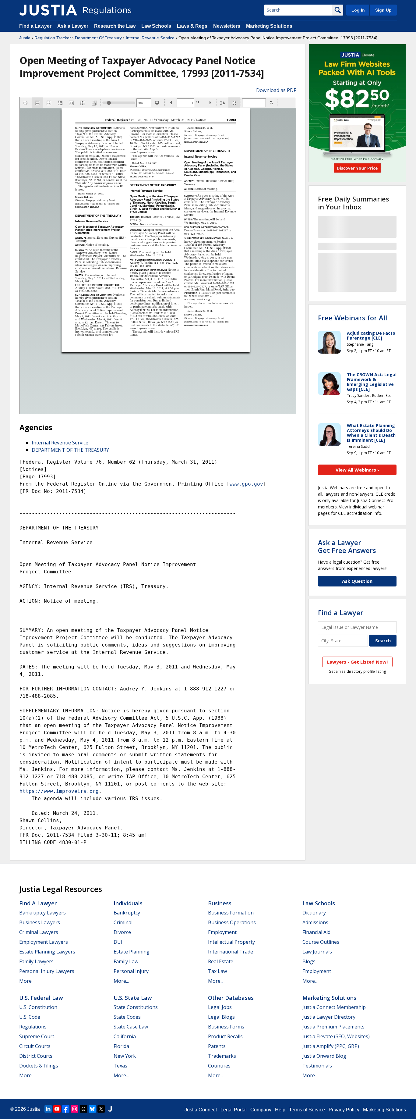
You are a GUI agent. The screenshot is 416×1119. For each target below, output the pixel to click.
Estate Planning (132, 951)
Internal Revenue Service (150, 37)
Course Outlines (320, 942)
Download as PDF (276, 90)
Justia (24, 37)
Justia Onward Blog (324, 1056)
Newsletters (226, 26)
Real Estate (220, 961)
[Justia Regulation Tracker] (48, 10)
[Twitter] (101, 1109)
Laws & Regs (192, 26)
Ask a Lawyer (73, 26)
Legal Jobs (220, 1007)
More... (26, 981)
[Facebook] (65, 1109)
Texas (120, 1065)
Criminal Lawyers (38, 932)
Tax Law (217, 971)
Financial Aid (316, 932)
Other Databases (231, 997)
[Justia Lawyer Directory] (110, 1109)
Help (280, 1109)
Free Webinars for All (352, 318)
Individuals (128, 903)
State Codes (127, 1017)
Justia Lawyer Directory (328, 1017)
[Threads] (83, 1109)
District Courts (35, 1056)
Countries (219, 1065)
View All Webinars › (357, 470)
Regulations (33, 1026)
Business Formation (231, 912)
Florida (121, 1046)
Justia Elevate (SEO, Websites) (336, 1036)
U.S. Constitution (38, 1007)
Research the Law (115, 26)
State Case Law (131, 1026)
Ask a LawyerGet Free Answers (347, 546)
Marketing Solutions (269, 26)
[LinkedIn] (48, 1109)
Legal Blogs (221, 1017)
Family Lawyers (36, 961)
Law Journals (317, 951)
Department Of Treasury (98, 37)
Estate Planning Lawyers (47, 951)
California (125, 1036)
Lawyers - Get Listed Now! (357, 662)
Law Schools (156, 26)
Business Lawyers (39, 922)
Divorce (122, 932)
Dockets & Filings (38, 1065)
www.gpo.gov (246, 484)
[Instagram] (74, 1109)
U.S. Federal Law (41, 997)
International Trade (230, 951)
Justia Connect (201, 1109)
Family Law (126, 961)
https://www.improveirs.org (59, 791)
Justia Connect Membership (334, 1007)
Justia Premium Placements (333, 1026)
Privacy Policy (344, 1109)
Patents (217, 1046)
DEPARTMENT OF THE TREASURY (70, 450)
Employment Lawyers (43, 942)
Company (260, 1109)
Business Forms (226, 1026)
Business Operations (232, 922)
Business (219, 903)
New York (125, 1056)
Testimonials (317, 1065)
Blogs (309, 961)
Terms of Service (307, 1109)
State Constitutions (136, 1007)
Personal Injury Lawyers (46, 971)
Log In (358, 10)
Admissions (315, 922)
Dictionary (314, 912)
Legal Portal (233, 1109)
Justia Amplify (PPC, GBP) (330, 1046)
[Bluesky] (92, 1109)
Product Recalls (225, 1036)
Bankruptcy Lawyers (42, 912)
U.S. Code (29, 1017)
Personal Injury (131, 971)
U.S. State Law (133, 997)
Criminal (123, 922)
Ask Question (357, 581)
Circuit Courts (35, 1046)
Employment (222, 932)
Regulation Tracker (52, 37)
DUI (118, 942)
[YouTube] (57, 1109)
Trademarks (222, 1056)
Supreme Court (36, 1036)
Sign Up (383, 10)
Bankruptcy (127, 912)
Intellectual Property (231, 942)
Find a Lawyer (35, 26)
